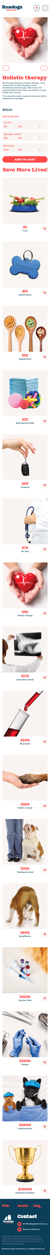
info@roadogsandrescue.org (35, 1224)
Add (20, 126)
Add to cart (25, 160)
